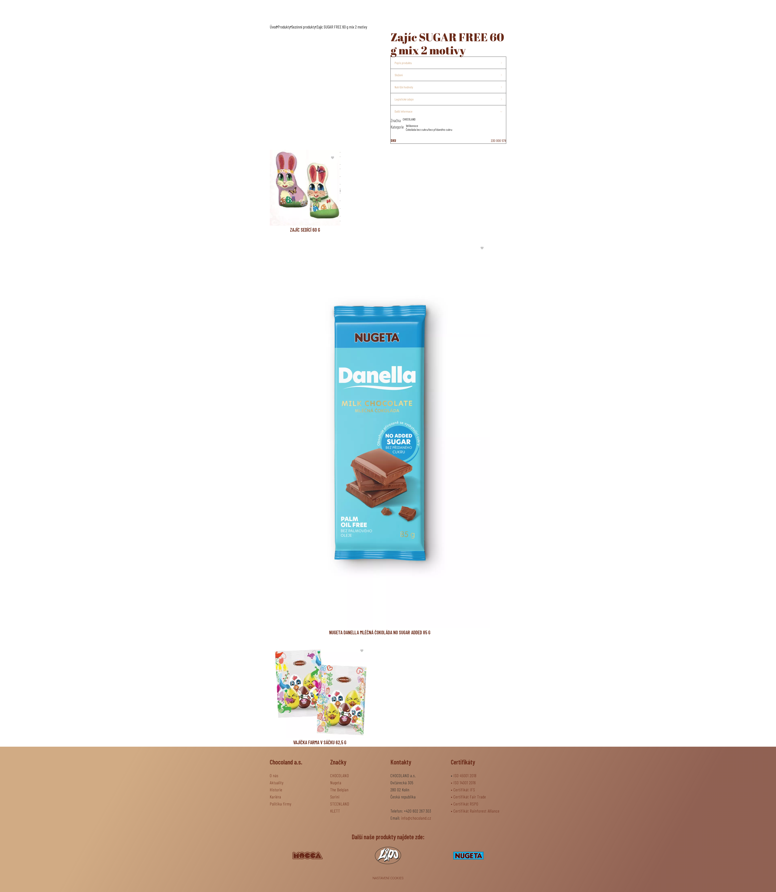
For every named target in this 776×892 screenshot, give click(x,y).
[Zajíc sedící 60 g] (305, 188)
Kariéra (275, 796)
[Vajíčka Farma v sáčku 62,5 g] (320, 690)
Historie (276, 789)
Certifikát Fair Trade (469, 796)
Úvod (326, 12)
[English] (498, 12)
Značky (365, 12)
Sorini (335, 796)
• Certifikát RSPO (464, 803)
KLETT (335, 810)
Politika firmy (280, 803)
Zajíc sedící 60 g (305, 230)
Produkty (417, 12)
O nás (342, 12)
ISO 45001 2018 (465, 775)
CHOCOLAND (339, 775)
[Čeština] (482, 12)
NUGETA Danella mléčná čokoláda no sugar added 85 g (379, 632)
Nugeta (335, 782)
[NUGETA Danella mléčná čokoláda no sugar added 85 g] (380, 434)
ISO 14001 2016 (464, 782)
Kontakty (446, 12)
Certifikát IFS (464, 789)
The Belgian (339, 789)
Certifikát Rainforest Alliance (476, 810)
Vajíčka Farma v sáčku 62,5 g (319, 742)
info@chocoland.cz (416, 817)
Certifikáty (463, 762)
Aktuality (392, 12)
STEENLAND (339, 803)
